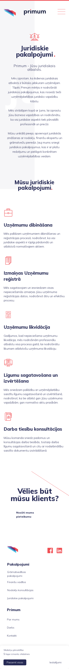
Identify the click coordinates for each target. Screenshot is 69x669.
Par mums (13, 619)
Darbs (10, 627)
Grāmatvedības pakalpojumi (16, 574)
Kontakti (12, 635)
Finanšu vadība (16, 582)
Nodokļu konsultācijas (20, 590)
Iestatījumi (55, 662)
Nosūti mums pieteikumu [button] (25, 514)
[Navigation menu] (61, 13)
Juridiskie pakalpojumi (20, 598)
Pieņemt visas (15, 662)
